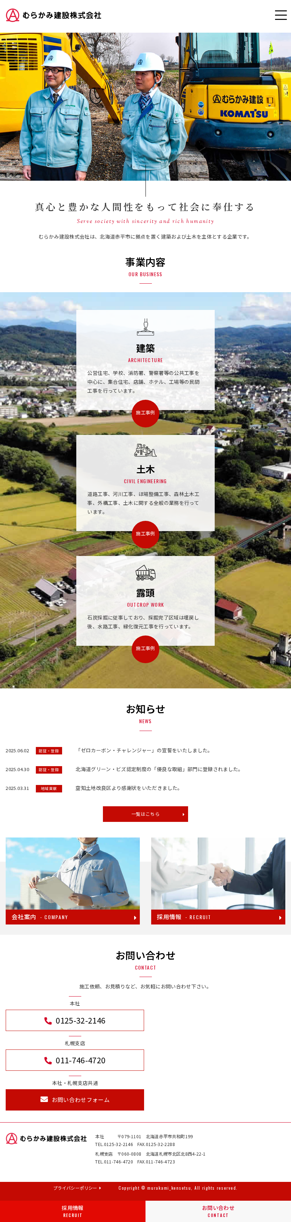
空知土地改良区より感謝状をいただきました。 (129, 787)
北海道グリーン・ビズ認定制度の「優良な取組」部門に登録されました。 (159, 769)
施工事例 (145, 412)
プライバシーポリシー (75, 1188)
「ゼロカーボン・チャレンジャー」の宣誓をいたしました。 (144, 750)
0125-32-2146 (80, 1020)
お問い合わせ (218, 1211)
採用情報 (72, 1211)
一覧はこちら (145, 814)
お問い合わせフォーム (81, 1100)
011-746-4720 (80, 1059)
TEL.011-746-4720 (114, 1161)
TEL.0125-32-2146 (114, 1144)
